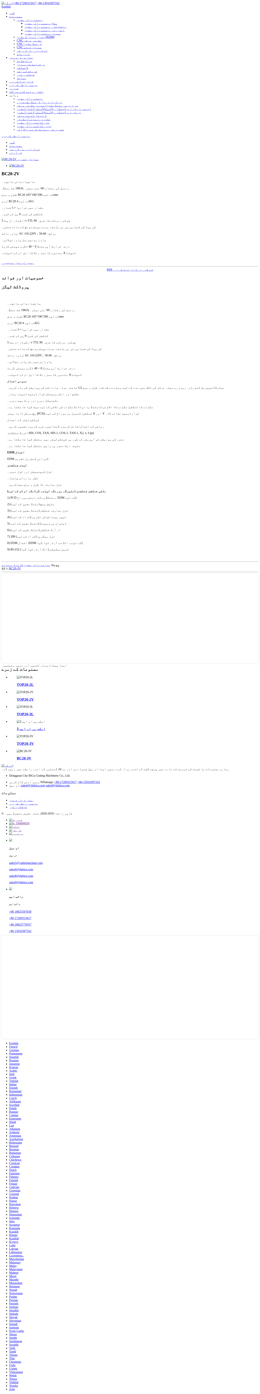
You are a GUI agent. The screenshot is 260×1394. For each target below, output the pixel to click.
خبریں (14, 88)
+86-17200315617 (65, 782)
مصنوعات (15, 16)
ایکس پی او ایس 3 (31, 729)
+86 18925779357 (20, 924)
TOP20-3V (25, 744)
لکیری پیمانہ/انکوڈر (34, 119)
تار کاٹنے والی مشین (33, 122)
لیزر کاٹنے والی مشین (34, 126)
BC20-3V (15, 568)
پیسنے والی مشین (30, 19)
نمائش (21, 78)
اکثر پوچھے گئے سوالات (26, 91)
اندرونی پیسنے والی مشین (44, 30)
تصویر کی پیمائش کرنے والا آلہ (40, 129)
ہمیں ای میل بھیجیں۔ (18, 262)
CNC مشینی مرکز (29, 40)
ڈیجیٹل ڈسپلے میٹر (32, 115)
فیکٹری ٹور (26, 74)
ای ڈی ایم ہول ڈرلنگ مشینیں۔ (39, 102)
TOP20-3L (25, 714)
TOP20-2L (25, 685)
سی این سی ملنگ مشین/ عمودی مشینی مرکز (47, 105)
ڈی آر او (15, 152)
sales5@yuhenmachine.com (26, 863)
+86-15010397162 (88, 782)
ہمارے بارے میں (21, 57)
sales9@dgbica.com (58, 785)
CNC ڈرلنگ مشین (29, 43)
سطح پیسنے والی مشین (40, 23)
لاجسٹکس (22, 67)
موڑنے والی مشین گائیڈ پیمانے (26, 565)
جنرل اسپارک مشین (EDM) (35, 37)
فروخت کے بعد (27, 71)
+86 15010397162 (20, 931)
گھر (12, 13)
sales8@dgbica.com (21, 875)
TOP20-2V (25, 699)
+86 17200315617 (20, 918)
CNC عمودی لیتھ (29, 47)
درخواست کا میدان (31, 64)
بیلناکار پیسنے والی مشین (45, 26)
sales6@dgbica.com (33, 785)
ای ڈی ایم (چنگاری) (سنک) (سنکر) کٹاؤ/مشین (49, 112)
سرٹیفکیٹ (24, 61)
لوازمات (23, 54)
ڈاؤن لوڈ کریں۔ (21, 81)
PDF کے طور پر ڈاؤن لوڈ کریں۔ (130, 269)
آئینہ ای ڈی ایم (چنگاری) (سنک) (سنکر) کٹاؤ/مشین (54, 109)
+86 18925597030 (20, 911)
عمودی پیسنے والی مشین (42, 33)
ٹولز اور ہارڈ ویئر (32, 50)
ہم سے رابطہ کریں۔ (23, 85)
